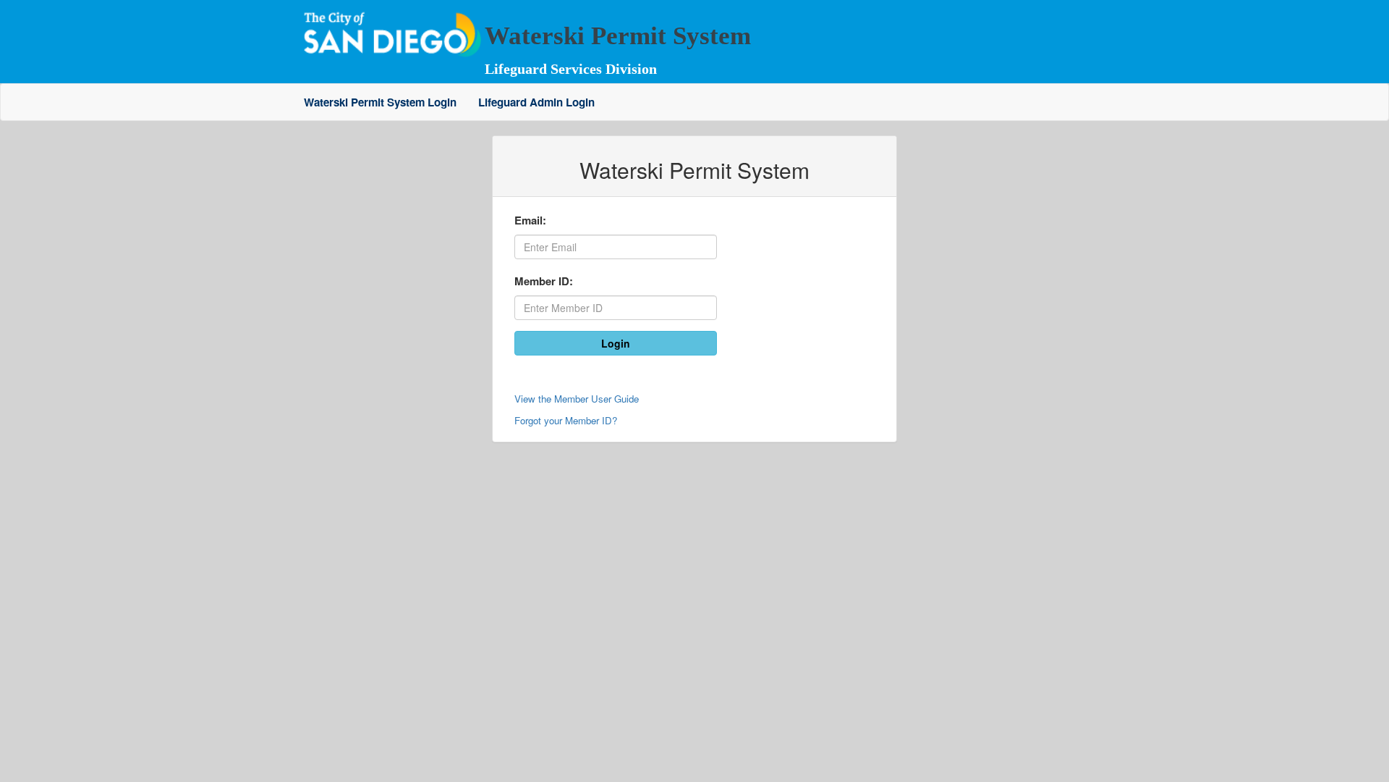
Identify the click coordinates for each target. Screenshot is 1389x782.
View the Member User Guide (576, 398)
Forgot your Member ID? (565, 420)
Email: (530, 220)
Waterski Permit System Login (380, 102)
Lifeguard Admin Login (536, 102)
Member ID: (543, 281)
